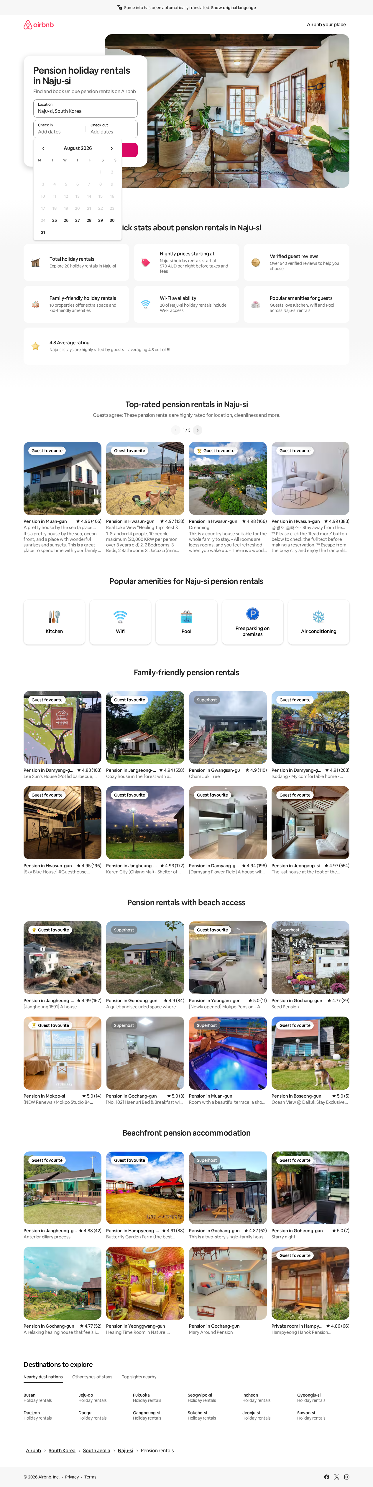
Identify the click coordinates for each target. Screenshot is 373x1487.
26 (66, 220)
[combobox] (85, 111)
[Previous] (175, 430)
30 (112, 220)
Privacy (72, 1477)
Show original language (233, 7)
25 (54, 220)
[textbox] (59, 131)
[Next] (197, 430)
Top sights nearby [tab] (139, 1376)
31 (43, 232)
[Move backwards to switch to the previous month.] (43, 148)
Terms (90, 1477)
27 (77, 220)
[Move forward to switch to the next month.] (111, 148)
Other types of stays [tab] (92, 1376)
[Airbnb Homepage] (39, 24)
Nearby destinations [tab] (43, 1376)
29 (100, 220)
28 (89, 220)
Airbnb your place (326, 25)
